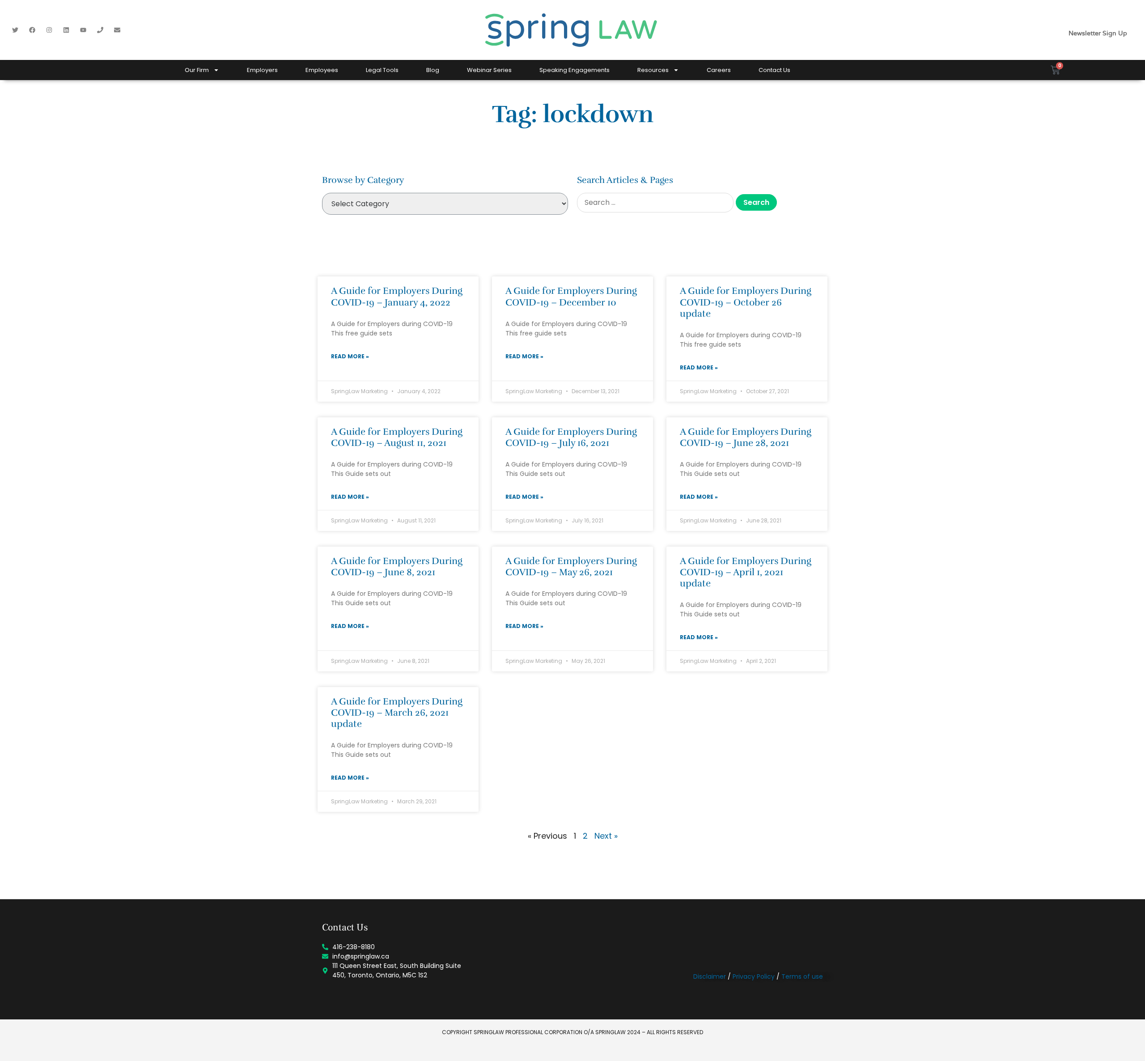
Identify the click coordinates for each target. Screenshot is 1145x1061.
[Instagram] (49, 30)
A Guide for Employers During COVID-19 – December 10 (571, 296)
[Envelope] (117, 30)
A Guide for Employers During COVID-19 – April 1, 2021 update (745, 572)
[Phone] (100, 30)
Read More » (350, 356)
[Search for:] (655, 202)
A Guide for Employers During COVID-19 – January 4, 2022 (396, 296)
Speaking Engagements (574, 70)
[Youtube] (83, 30)
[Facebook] (32, 30)
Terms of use (802, 976)
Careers (719, 70)
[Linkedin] (66, 30)
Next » (606, 835)
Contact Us (774, 70)
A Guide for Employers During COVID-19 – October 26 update (745, 302)
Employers (262, 70)
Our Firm (197, 70)
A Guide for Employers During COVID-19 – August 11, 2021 (396, 437)
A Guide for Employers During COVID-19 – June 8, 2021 (396, 566)
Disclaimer (709, 976)
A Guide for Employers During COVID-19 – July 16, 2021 (571, 437)
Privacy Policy (754, 976)
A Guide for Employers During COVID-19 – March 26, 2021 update (396, 713)
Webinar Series (489, 70)
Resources (653, 70)
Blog (432, 70)
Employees (321, 70)
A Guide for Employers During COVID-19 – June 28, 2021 (745, 437)
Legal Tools (382, 70)
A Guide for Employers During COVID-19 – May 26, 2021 (571, 566)
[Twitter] (15, 30)
